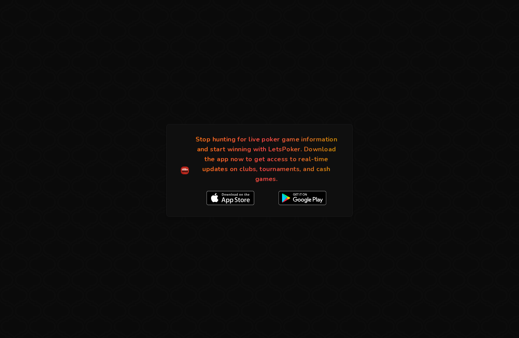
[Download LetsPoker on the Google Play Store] (302, 198)
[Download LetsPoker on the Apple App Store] (230, 198)
